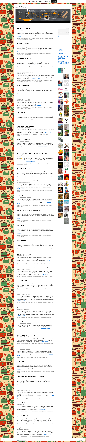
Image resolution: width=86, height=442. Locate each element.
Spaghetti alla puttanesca (24, 254)
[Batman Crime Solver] (60, 140)
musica (66, 60)
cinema (64, 55)
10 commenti (22, 206)
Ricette (25, 38)
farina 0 (40, 66)
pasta (40, 53)
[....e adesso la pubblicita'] (60, 178)
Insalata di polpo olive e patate (25, 403)
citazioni (60, 56)
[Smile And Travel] (60, 216)
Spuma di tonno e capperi (24, 168)
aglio (32, 38)
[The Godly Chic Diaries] (66, 70)
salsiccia (25, 81)
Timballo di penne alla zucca (25, 72)
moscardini (35, 190)
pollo (37, 384)
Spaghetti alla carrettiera (24, 28)
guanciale (40, 107)
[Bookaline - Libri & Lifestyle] (66, 127)
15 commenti (52, 343)
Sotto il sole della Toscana (24, 99)
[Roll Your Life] (66, 177)
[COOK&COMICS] (66, 184)
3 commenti (50, 176)
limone (40, 134)
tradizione (59, 64)
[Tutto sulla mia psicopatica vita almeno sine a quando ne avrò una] (66, 196)
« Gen (59, 36)
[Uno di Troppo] (60, 209)
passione (65, 61)
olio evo (41, 38)
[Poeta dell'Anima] (66, 133)
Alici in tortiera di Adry (23, 415)
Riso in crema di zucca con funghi (26, 335)
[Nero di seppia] (66, 89)
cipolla (38, 107)
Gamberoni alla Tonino (23, 293)
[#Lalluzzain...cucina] (66, 77)
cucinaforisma (62, 59)
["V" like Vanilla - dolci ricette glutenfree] (66, 209)
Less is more (20, 225)
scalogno (27, 81)
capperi (37, 66)
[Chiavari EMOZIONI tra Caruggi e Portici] (60, 71)
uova (47, 276)
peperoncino (50, 38)
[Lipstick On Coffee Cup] (60, 89)
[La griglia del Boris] (60, 152)
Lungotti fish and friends (24, 58)
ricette (62, 63)
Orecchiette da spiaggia (23, 43)
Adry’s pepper (21, 112)
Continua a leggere (37, 64)
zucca (34, 81)
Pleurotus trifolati (22, 347)
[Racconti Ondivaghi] (66, 203)
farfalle (33, 235)
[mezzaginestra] (66, 158)
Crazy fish (19, 428)
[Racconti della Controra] (60, 146)
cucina (65, 56)
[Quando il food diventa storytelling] (60, 83)
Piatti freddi (22, 53)
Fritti (21, 384)
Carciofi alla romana (22, 280)
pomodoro (50, 205)
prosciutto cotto (44, 384)
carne (36, 93)
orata (35, 436)
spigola (44, 436)
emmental (31, 384)
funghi (32, 357)
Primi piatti (22, 38)
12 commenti (46, 357)
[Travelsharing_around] (60, 127)
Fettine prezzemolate (23, 85)
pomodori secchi (38, 276)
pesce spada (47, 205)
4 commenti (24, 221)
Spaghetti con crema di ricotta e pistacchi (28, 210)
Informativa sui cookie (22, 440)
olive (52, 66)
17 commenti (50, 276)
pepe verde (44, 220)
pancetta (39, 248)
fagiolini (35, 53)
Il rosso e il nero (21, 321)
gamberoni (35, 302)
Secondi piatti (25, 302)
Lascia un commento (29, 39)
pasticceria (59, 62)
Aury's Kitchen (21, 7)
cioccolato (67, 55)
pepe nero (43, 53)
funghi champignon (36, 38)
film (59, 60)
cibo (61, 55)
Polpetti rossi (20, 361)
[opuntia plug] (60, 197)
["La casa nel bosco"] (60, 133)
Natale (59, 61)
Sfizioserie (24, 176)
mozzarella (47, 66)
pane (34, 276)
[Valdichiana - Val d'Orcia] (66, 83)
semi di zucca (31, 81)
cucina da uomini (60, 57)
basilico (33, 53)
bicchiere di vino (34, 107)
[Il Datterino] (66, 171)
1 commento (51, 263)
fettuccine (36, 134)
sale (48, 93)
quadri (59, 63)
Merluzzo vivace (21, 308)
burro (34, 134)
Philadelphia (49, 235)
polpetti (48, 371)
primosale (21, 54)
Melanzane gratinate (23, 389)
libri (63, 60)
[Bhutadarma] (60, 203)
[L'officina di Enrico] (66, 114)
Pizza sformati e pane (24, 66)
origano (40, 205)
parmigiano (44, 80)
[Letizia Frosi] (66, 139)
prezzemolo (18, 39)
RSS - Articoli (60, 49)
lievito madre (43, 66)
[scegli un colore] (60, 159)
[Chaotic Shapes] (60, 121)
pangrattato (39, 398)
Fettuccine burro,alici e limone (25, 126)
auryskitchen (28, 73)
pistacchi (47, 220)
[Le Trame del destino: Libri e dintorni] (60, 108)
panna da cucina (39, 80)
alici (35, 66)
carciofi (34, 288)
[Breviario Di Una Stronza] (60, 171)
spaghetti (21, 39)
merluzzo (35, 317)
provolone (21, 81)
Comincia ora (54, 1)
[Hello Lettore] (60, 114)
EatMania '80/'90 (23, 93)
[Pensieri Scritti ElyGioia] (60, 102)
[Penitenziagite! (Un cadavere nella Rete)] (66, 108)
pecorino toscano (45, 107)
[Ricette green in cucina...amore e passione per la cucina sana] (66, 221)
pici (20, 108)
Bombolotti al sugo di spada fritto (26, 195)
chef (59, 55)
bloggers (66, 53)
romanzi (66, 63)
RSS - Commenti (61, 50)
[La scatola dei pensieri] (60, 165)
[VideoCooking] (66, 146)
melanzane (32, 398)
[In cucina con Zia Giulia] (60, 184)
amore (60, 53)
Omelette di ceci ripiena (23, 139)
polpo (41, 411)
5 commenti (22, 236)
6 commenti (48, 384)
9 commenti (25, 164)
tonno (24, 39)
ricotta (21, 221)
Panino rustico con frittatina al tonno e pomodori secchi (32, 268)
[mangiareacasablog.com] (60, 190)
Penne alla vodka (21, 240)
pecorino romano (39, 220)
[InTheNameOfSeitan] (66, 121)
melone (39, 302)
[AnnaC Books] (60, 95)
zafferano (47, 190)
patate (40, 411)
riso (45, 190)
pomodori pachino (47, 53)
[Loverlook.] (66, 102)
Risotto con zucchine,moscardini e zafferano (29, 181)
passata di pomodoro (45, 38)
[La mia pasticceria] (66, 165)
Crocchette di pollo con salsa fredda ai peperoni (30, 376)
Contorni (22, 288)
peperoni (18, 108)
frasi (61, 60)
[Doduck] (66, 190)
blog (63, 53)
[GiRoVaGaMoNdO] (66, 152)
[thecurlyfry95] (66, 95)
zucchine (50, 190)
